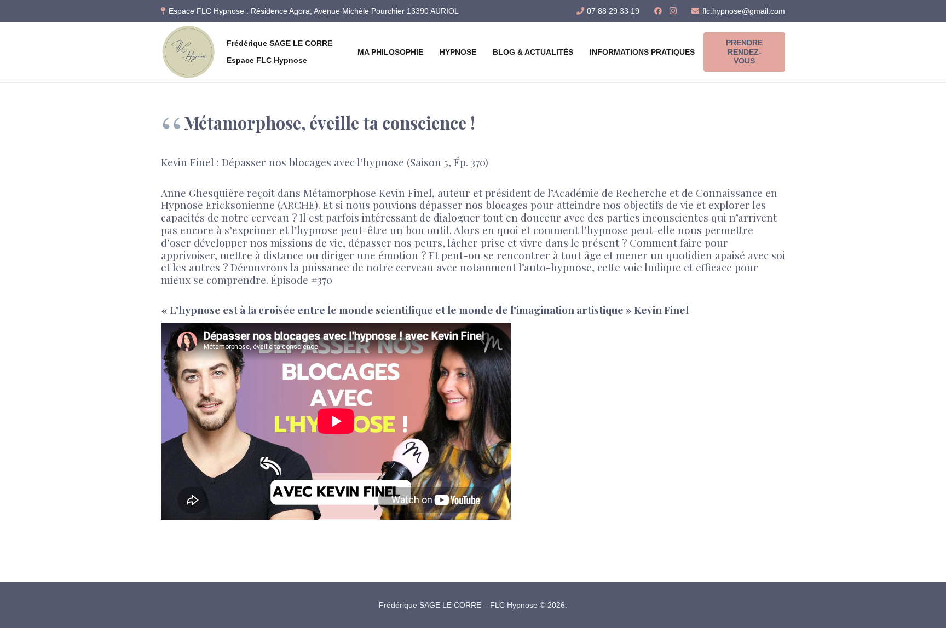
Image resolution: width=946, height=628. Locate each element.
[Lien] (188, 52)
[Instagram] (673, 11)
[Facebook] (658, 11)
